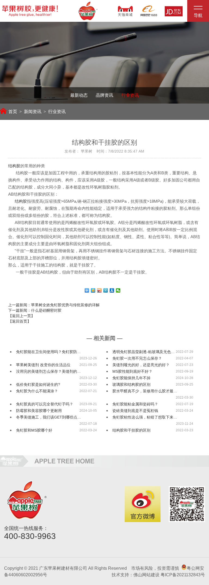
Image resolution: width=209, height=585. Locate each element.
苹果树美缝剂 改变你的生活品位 (43, 365)
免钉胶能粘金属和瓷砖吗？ (135, 404)
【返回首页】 (19, 321)
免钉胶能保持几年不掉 (131, 378)
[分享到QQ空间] (93, 290)
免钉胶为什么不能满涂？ (37, 391)
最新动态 (79, 95)
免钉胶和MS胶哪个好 (34, 430)
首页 (12, 111)
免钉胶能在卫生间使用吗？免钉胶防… (48, 352)
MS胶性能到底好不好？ (132, 371)
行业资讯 (130, 95)
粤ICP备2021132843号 (183, 574)
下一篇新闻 (35, 310)
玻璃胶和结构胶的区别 (131, 384)
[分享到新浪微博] (99, 290)
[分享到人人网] (112, 290)
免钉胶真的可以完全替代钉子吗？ (44, 404)
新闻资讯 (32, 111)
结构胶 (14, 166)
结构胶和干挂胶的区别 (131, 430)
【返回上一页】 (21, 316)
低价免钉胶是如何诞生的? (38, 384)
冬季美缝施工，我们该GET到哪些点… (48, 417)
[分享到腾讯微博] (105, 290)
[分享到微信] (118, 290)
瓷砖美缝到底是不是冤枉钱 (135, 410)
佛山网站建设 (146, 574)
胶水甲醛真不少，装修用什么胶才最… (144, 391)
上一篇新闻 (54, 305)
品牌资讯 (104, 95)
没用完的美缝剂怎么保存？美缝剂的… (48, 371)
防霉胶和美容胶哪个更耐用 (39, 410)
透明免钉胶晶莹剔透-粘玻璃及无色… (143, 352)
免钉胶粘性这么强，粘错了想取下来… (144, 417)
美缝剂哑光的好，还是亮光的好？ (141, 365)
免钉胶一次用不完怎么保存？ (137, 358)
